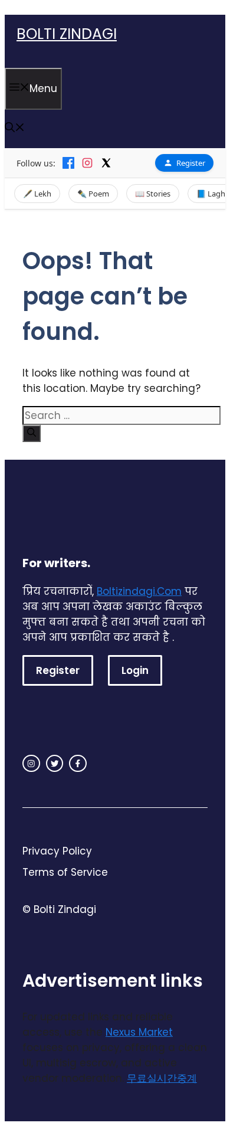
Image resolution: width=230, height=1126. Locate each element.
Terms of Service (65, 872)
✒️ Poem (93, 193)
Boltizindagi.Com (139, 591)
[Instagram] (87, 163)
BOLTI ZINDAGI (67, 34)
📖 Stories (152, 193)
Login (135, 670)
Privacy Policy (57, 851)
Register (190, 163)
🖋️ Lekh (37, 193)
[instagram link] (31, 764)
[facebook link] (78, 764)
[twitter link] (55, 764)
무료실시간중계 (162, 1078)
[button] (15, 129)
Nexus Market (139, 1032)
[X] (106, 163)
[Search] (31, 433)
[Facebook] (68, 163)
